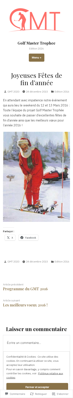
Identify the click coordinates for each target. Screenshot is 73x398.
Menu (38, 57)
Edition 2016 (62, 91)
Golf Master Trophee (36, 42)
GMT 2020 (13, 91)
